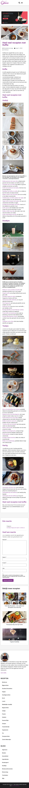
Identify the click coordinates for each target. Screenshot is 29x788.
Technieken (5, 775)
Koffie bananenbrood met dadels (10, 188)
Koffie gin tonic (6, 306)
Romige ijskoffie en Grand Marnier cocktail (12, 309)
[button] (22, 3)
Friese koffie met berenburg (9, 313)
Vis (3, 733)
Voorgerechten (6, 736)
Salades (4, 717)
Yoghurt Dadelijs (14, 641)
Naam (4, 557)
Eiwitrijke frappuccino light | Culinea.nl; (16, 527)
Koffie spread (5, 207)
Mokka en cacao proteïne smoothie (11, 289)
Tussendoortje (5, 726)
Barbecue (4, 682)
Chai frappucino (6, 303)
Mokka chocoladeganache (9, 431)
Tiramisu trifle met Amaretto (9, 424)
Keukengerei (5, 762)
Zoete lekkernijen (6, 739)
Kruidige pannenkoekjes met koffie (10, 204)
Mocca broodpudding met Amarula (11, 409)
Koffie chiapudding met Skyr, (9, 214)
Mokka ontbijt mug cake (8, 211)
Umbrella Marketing (15, 785)
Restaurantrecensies (7, 769)
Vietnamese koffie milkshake (9, 299)
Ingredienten (5, 759)
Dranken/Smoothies (7, 688)
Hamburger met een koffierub (9, 495)
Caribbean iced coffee (7, 321)
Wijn (3, 778)
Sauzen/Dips (5, 720)
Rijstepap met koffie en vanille (9, 191)
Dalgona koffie (6, 293)
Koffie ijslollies (6, 434)
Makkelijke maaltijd (7, 704)
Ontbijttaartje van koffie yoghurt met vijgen (13, 197)
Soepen (4, 723)
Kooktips (4, 765)
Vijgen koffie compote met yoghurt (10, 201)
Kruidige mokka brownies (8, 437)
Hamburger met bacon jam (9, 487)
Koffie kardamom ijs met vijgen (10, 417)
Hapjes (4, 691)
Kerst (3, 698)
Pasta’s (4, 714)
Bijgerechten (5, 685)
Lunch (3, 701)
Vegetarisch (5, 730)
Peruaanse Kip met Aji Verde (14, 624)
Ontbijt (3, 711)
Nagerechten (5, 707)
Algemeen (4, 749)
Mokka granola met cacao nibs (10, 181)
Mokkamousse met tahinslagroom (10, 414)
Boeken (4, 753)
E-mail (4, 562)
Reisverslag (5, 772)
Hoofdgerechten (6, 695)
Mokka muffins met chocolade (10, 194)
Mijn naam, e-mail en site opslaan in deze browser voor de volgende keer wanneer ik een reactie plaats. (13, 576)
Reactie (4, 539)
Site (3, 568)
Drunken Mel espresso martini (9, 316)
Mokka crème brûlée (7, 427)
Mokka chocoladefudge (8, 441)
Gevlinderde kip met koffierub (9, 492)
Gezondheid (5, 756)
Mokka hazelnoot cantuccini (9, 421)
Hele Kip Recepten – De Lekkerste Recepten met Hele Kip (14, 606)
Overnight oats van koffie (8, 184)
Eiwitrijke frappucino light (8, 296)
